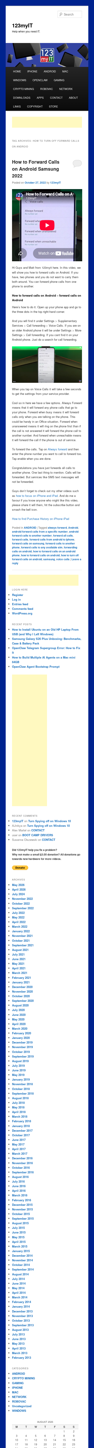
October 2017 (21, 1135)
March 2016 (19, 1195)
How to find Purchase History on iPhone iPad (40, 519)
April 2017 (19, 1149)
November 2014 (22, 1260)
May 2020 (18, 1019)
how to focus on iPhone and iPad (37, 496)
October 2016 (21, 1167)
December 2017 (22, 1130)
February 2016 (21, 1200)
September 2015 (23, 1218)
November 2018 (22, 1084)
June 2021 (19, 959)
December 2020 (22, 987)
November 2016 (22, 1163)
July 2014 (18, 1279)
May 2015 (18, 1237)
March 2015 (19, 1246)
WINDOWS (19, 80)
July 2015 (18, 1228)
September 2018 (23, 1093)
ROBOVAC (46, 89)
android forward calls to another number (45, 533)
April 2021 (19, 968)
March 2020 (19, 1028)
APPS (40, 97)
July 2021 (18, 954)
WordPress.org (22, 613)
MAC (65, 71)
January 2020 (21, 1038)
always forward (57, 528)
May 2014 (18, 1288)
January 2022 (21, 931)
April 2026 (19, 889)
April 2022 (19, 922)
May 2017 (18, 1144)
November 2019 (22, 1047)
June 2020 (19, 1015)
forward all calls (63, 535)
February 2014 (21, 1302)
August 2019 (20, 1061)
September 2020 (23, 1001)
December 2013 (22, 1311)
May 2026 (18, 885)
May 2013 (18, 1343)
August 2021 (20, 950)
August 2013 (20, 1330)
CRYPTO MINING (23, 89)
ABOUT (73, 97)
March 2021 (19, 973)
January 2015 (21, 1251)
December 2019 (22, 1042)
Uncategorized (21, 1406)
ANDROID (50, 71)
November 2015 (22, 1209)
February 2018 (21, 1121)
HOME (17, 71)
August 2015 (20, 1223)
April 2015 (19, 1242)
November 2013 (22, 1316)
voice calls (63, 559)
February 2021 (21, 977)
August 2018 (20, 1098)
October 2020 (21, 996)
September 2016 (23, 1172)
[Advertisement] (47, 122)
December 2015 (22, 1205)
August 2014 (20, 1274)
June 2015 (19, 1232)
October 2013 (21, 1320)
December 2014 (22, 1255)
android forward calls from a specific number (40, 531)
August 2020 (20, 1005)
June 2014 (19, 1283)
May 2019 (18, 1075)
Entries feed (20, 604)
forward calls (20, 539)
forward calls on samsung (28, 543)
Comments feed (22, 609)
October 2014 (21, 1265)
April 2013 (19, 1348)
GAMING (59, 80)
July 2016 (18, 1181)
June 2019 (19, 1070)
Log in (16, 599)
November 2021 (22, 936)
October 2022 (21, 903)
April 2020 (19, 1024)
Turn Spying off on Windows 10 (49, 821)
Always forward (57, 449)
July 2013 (18, 1334)
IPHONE (32, 71)
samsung (49, 559)
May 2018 (18, 1107)
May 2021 (18, 963)
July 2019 (18, 1065)
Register (17, 595)
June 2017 (19, 1140)
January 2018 (21, 1126)
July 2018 (18, 1103)
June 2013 (19, 1339)
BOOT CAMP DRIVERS (37, 835)
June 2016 (19, 1186)
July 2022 (18, 913)
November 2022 (22, 899)
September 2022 (23, 908)
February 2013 (21, 1357)
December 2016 (22, 1158)
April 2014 (19, 1292)
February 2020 (21, 1033)
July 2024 (18, 894)
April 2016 (19, 1190)
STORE (53, 106)
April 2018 (19, 1112)
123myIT (22, 25)
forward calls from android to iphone (52, 539)
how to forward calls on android (40, 555)
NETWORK (66, 89)
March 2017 (19, 1153)
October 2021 (21, 940)
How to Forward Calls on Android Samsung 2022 (35, 168)
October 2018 (21, 1089)
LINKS (17, 106)
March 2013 (19, 1353)
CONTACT (56, 97)
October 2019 (21, 1052)
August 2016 (20, 1177)
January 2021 (21, 982)
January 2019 (21, 1079)
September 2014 (23, 1269)
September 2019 (23, 1056)
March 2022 (19, 926)
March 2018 (19, 1116)
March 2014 (19, 1297)
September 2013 (23, 1325)
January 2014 (21, 1306)
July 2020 (18, 1010)
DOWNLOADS (21, 97)
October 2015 (21, 1214)
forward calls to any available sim (42, 547)
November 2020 (22, 991)
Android (73, 528)
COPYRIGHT (35, 106)
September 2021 (23, 945)
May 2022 (18, 917)
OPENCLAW (40, 80)
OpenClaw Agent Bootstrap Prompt (35, 666)
